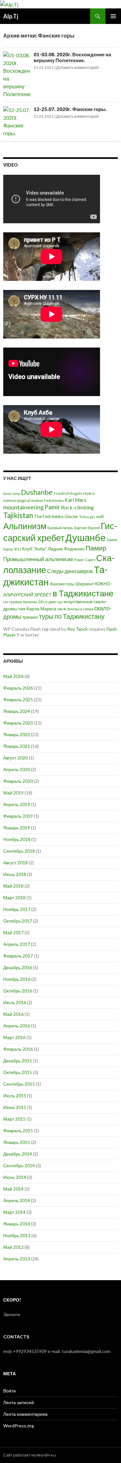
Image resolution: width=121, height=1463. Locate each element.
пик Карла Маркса (37, 608)
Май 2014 (13, 1188)
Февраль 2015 (18, 1130)
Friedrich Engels (68, 493)
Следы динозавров (70, 571)
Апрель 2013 (16, 1258)
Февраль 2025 (18, 699)
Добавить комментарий (77, 67)
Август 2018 (15, 862)
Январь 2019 (16, 827)
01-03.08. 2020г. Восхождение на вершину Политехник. (72, 57)
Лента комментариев (25, 1414)
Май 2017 (13, 932)
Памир (96, 548)
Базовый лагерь (60, 528)
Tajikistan (18, 515)
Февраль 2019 (18, 816)
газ (5, 602)
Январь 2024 (16, 711)
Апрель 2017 (16, 944)
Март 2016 (14, 1037)
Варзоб (94, 528)
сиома (88, 609)
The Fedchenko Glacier (56, 516)
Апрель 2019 (16, 804)
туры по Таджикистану (72, 616)
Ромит (79, 560)
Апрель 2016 (16, 1025)
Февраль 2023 (18, 723)
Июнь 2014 (14, 1177)
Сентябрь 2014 (19, 1165)
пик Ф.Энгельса (69, 609)
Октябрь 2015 (17, 1072)
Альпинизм (24, 526)
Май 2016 (13, 1014)
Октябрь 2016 (17, 990)
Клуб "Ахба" (34, 548)
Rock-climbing (77, 507)
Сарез (90, 560)
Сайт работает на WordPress (29, 1455)
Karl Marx (75, 500)
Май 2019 (13, 792)
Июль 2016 (14, 1002)
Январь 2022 (16, 734)
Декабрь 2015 (17, 1060)
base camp (11, 493)
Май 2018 (13, 886)
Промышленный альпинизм (38, 559)
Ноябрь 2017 (16, 909)
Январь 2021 (16, 746)
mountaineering (23, 507)
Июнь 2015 (14, 1107)
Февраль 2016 (18, 1049)
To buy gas (87, 517)
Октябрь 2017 (17, 921)
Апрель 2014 (16, 1200)
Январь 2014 (16, 1223)
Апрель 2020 (16, 769)
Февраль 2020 (18, 781)
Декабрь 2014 (17, 1154)
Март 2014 (14, 1212)
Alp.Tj (10, 16)
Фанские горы (62, 584)
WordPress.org (18, 1425)
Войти (9, 1390)
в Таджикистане (83, 593)
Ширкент (85, 583)
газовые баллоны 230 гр (28, 602)
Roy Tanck (77, 629)
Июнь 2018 (14, 874)
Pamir (52, 507)
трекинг (30, 617)
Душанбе (86, 537)
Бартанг (80, 528)
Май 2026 (13, 676)
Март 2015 (14, 1119)
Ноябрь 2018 (16, 839)
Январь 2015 (16, 1142)
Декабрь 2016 (17, 967)
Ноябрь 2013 (16, 1235)
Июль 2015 (14, 1095)
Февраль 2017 (18, 956)
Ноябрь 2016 (16, 979)
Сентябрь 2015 (19, 1084)
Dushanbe (37, 492)
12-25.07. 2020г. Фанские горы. (70, 109)
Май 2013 (13, 1247)
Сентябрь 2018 (19, 851)
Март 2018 (14, 897)
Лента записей (18, 1402)
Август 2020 (15, 757)
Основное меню (113, 16)
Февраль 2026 (18, 688)
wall (100, 516)
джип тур (55, 602)
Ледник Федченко (66, 548)
